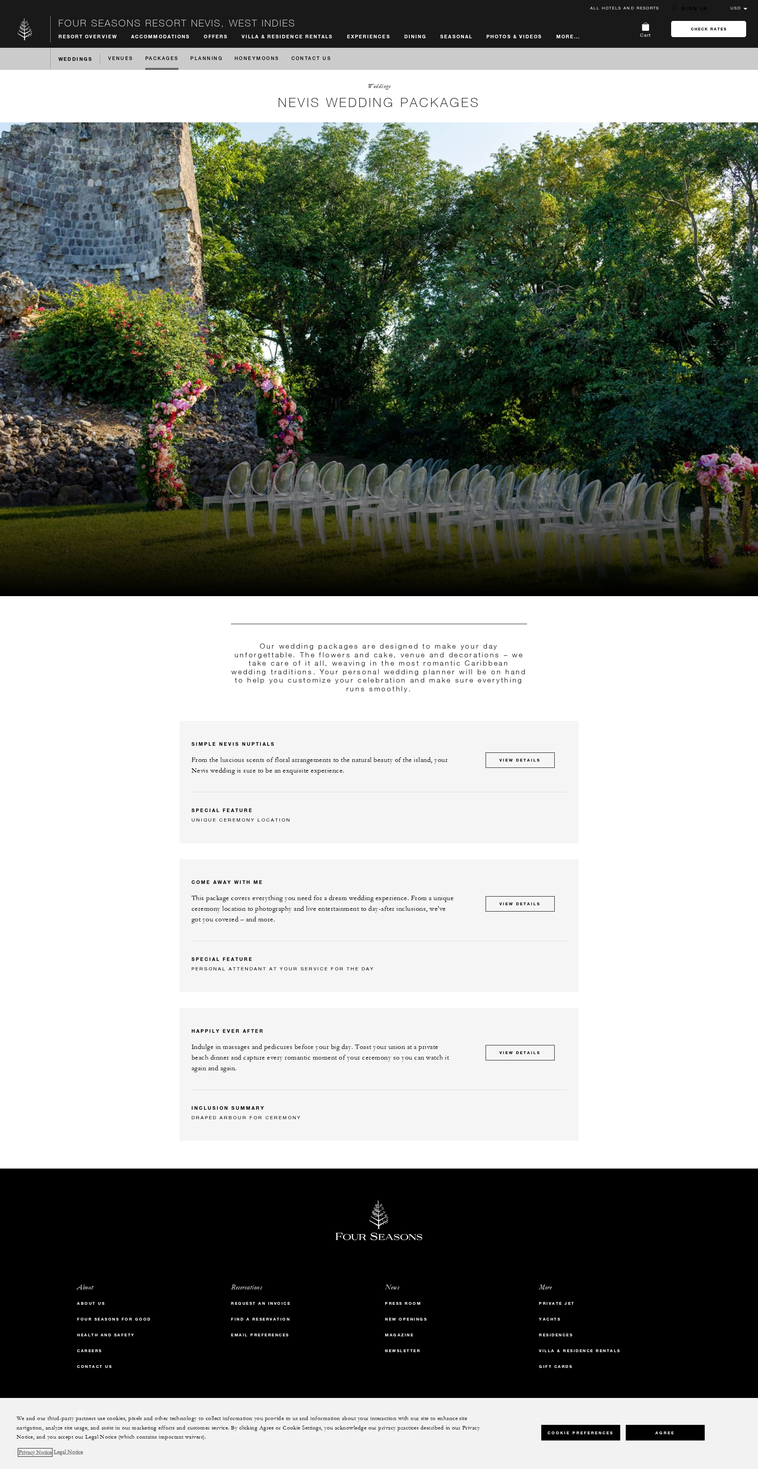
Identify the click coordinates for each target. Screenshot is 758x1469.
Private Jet (557, 1303)
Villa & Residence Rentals (287, 36)
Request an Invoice (261, 1303)
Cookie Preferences (581, 1432)
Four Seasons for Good (114, 1319)
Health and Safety (106, 1335)
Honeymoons (257, 58)
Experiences (368, 36)
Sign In (694, 8)
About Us (91, 1303)
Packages (162, 58)
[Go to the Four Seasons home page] (25, 29)
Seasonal (456, 36)
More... (568, 36)
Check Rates (709, 29)
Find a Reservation (260, 1319)
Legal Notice (68, 1452)
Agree (665, 1432)
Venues (120, 58)
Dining (415, 36)
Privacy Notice (35, 1452)
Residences (556, 1335)
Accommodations (160, 36)
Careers (89, 1350)
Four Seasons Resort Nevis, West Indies (177, 23)
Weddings (75, 59)
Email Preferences (260, 1335)
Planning (206, 58)
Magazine (399, 1335)
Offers (216, 36)
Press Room (403, 1303)
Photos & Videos (514, 36)
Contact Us (311, 58)
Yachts (550, 1319)
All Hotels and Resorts (624, 8)
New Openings (406, 1319)
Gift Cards (555, 1366)
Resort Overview (88, 36)
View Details (519, 760)
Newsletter (402, 1350)
